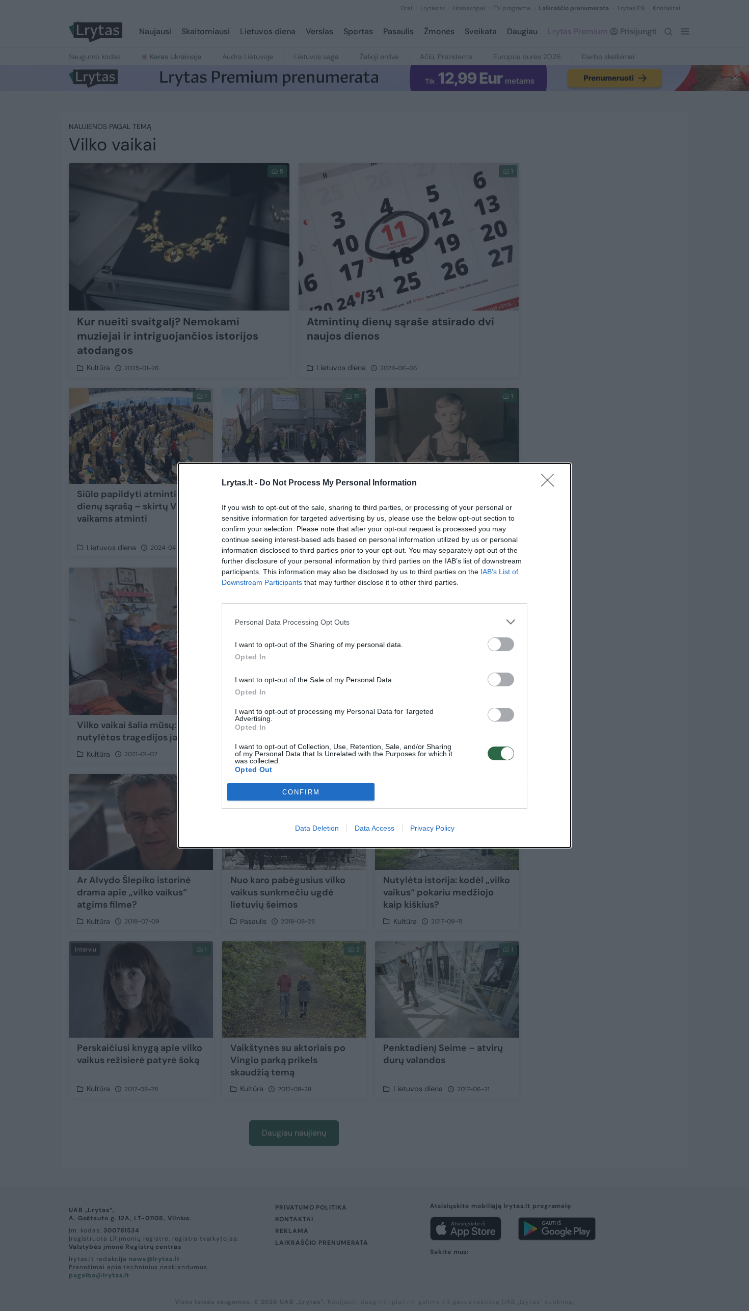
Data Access (374, 828)
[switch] (501, 644)
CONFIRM (301, 792)
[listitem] (374, 621)
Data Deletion (317, 828)
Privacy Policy (432, 828)
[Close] (550, 483)
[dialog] (374, 655)
